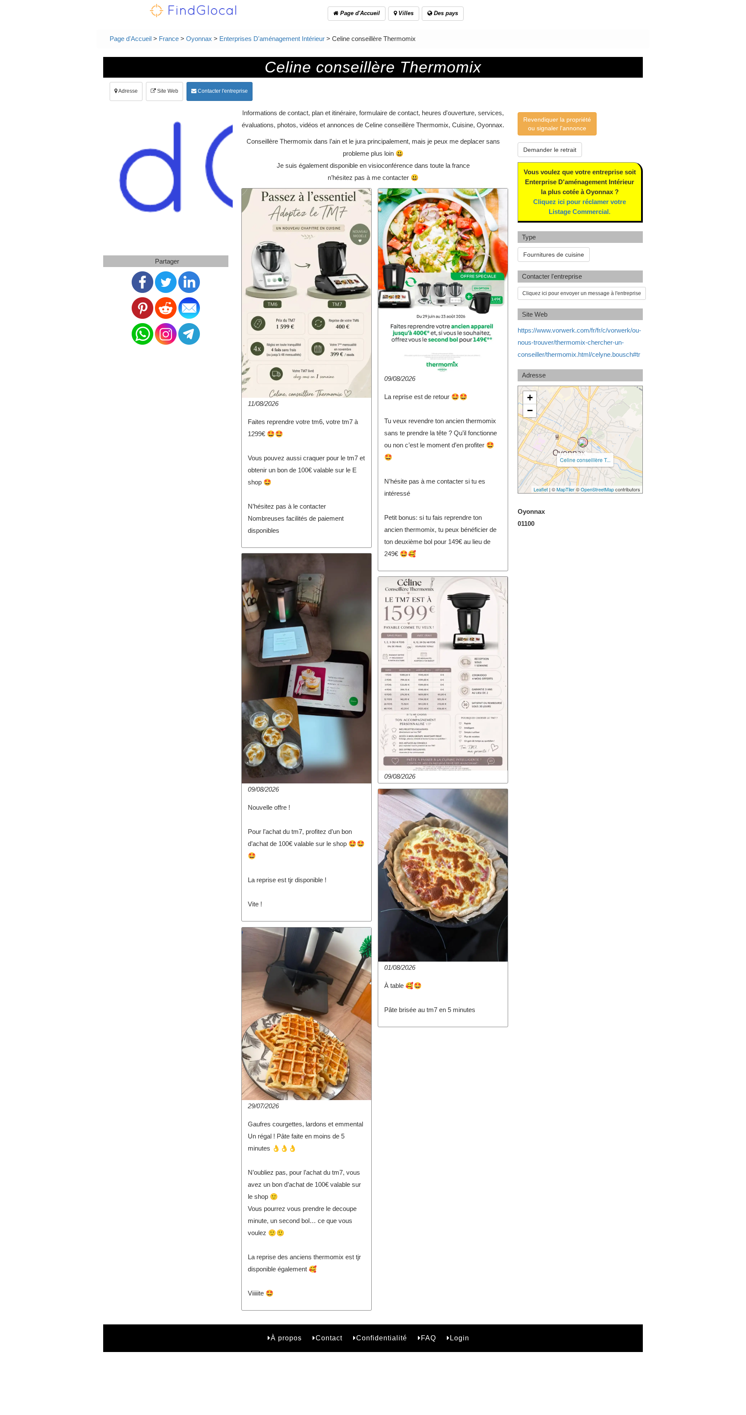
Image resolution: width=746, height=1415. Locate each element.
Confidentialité (381, 1338)
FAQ (428, 1338)
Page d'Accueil (359, 13)
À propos (286, 1338)
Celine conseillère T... (585, 459)
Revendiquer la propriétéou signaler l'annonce (557, 124)
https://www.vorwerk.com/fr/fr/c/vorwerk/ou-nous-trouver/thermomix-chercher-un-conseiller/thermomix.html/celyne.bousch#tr (579, 342)
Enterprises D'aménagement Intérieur (272, 38)
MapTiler (565, 489)
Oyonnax (199, 38)
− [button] (530, 410)
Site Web (167, 91)
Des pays (445, 13)
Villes (405, 13)
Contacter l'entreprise (222, 91)
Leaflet (541, 489)
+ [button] (530, 397)
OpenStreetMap (597, 489)
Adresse (127, 91)
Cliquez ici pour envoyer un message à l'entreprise (581, 293)
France (169, 38)
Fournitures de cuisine (553, 254)
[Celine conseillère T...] (583, 442)
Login (459, 1338)
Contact (329, 1338)
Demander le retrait (549, 149)
